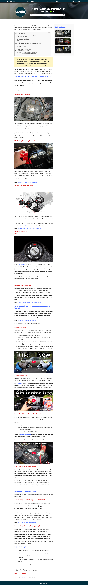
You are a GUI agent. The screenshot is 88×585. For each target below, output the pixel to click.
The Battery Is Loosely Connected (25, 37)
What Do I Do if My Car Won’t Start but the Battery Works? (29, 43)
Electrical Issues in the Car (23, 42)
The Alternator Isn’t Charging (23, 39)
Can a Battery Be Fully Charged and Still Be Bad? (27, 52)
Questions (31, 567)
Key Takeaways (19, 55)
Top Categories (39, 5)
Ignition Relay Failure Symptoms (25, 282)
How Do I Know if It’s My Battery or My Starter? (27, 53)
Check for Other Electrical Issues (24, 49)
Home (30, 5)
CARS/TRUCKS (76, 1)
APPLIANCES (11, 1)
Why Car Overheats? (20, 569)
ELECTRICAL (55, 1)
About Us (39, 582)
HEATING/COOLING (33, 1)
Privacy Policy (62, 5)
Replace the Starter (22, 45)
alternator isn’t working (19, 218)
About (70, 5)
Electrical (21, 567)
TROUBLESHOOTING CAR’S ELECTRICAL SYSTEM (30, 302)
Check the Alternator (22, 46)
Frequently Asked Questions (22, 50)
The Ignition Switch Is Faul (34, 40)
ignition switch (21, 264)
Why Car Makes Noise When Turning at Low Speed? (26, 570)
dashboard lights (23, 225)
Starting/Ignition (37, 567)
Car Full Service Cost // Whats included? (27, 522)
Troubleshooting (44, 567)
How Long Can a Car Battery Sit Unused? (27, 182)
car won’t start (40, 89)
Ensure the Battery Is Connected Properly (26, 47)
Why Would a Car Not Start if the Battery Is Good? (27, 35)
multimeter (20, 383)
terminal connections (25, 434)
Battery (17, 567)
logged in (23, 577)
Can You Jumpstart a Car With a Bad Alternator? (29, 228)
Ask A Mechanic (50, 5)
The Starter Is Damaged (22, 36)
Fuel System (25, 567)
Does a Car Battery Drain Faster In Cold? (27, 320)
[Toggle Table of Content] (49, 33)
